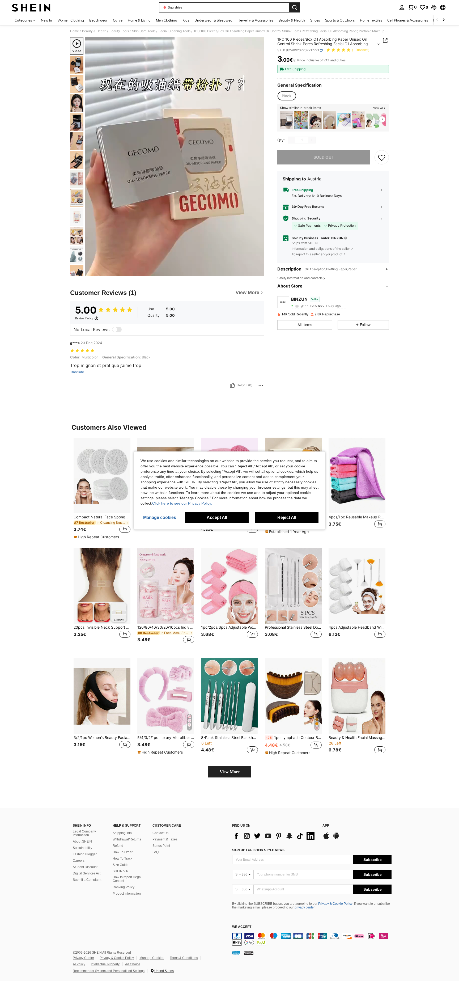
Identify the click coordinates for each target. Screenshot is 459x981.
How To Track (122, 858)
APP (325, 825)
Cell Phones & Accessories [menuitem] (407, 20)
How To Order (123, 852)
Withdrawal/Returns (127, 839)
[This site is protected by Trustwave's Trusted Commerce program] (236, 953)
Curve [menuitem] (117, 20)
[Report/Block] (261, 385)
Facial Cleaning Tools (174, 31)
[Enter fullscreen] (258, 271)
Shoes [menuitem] (315, 20)
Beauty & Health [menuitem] (291, 20)
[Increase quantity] (311, 140)
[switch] (117, 329)
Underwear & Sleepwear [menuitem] (214, 20)
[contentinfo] (312, 939)
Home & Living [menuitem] (139, 20)
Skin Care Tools (143, 31)
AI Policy (79, 964)
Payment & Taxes (164, 839)
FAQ (155, 852)
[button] (434, 7)
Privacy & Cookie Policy (335, 904)
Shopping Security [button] (306, 218)
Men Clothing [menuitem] (166, 20)
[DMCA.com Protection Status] (248, 953)
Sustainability (82, 848)
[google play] (336, 838)
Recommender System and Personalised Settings (108, 971)
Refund (118, 846)
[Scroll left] (437, 20)
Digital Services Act (86, 873)
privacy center (304, 907)
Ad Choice (132, 964)
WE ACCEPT (241, 927)
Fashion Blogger (85, 854)
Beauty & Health (94, 31)
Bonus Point (161, 846)
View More (230, 771)
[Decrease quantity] (291, 140)
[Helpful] (232, 385)
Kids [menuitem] (185, 20)
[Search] (294, 7)
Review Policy (84, 318)
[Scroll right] (443, 20)
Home (74, 31)
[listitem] (286, 120)
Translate (77, 372)
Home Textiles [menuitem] (371, 20)
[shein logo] (31, 7)
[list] (274, 836)
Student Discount (85, 867)
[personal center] (402, 7)
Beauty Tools (119, 31)
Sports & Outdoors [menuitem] (340, 20)
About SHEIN (82, 841)
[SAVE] (382, 157)
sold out (323, 157)
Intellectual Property (105, 964)
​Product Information (127, 893)
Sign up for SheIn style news (258, 850)
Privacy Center (83, 958)
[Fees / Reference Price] (294, 60)
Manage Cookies (151, 958)
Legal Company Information (84, 833)
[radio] (286, 95)
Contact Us (160, 833)
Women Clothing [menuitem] (70, 20)
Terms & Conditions (184, 958)
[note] (97, 537)
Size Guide (121, 865)
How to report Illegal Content (127, 879)
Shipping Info (122, 833)
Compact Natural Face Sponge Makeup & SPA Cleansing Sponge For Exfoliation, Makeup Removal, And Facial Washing (102, 517)
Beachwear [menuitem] (98, 20)
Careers (78, 860)
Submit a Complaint (87, 880)
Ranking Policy (123, 887)
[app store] (326, 838)
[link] (412, 7)
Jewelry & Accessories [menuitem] (256, 20)
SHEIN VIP (120, 871)
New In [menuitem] (46, 20)
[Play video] (174, 156)
